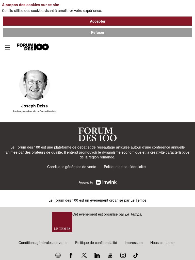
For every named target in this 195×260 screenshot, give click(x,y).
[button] (7, 47)
